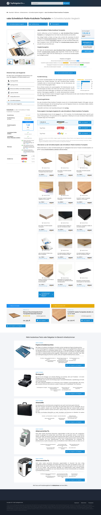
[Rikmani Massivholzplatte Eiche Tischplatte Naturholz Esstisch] (14, 316)
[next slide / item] (34, 43)
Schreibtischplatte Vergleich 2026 (69, 42)
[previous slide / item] (8, 43)
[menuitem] (7, 12)
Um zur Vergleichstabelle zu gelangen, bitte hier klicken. (54, 149)
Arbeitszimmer (39, 342)
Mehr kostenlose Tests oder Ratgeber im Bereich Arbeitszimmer (50, 337)
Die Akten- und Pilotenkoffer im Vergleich (49, 415)
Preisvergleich (53, 40)
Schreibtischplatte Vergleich (67, 18)
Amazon (58, 114)
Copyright (9, 502)
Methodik (8, 126)
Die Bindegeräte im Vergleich (42, 387)
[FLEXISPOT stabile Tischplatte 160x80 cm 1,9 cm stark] (59, 316)
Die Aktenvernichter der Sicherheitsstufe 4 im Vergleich (48, 474)
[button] (17, 24)
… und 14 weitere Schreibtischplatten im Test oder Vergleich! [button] (74, 66)
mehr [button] (27, 143)
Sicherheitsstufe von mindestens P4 (74, 439)
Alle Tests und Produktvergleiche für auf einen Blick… (50, 485)
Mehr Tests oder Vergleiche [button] (15, 104)
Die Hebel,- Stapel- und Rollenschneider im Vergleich (48, 359)
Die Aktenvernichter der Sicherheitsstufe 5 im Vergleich (48, 445)
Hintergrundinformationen (50, 38)
